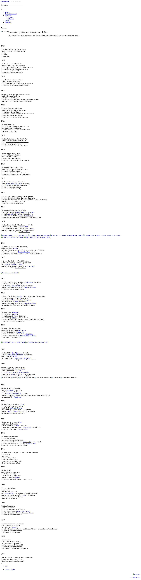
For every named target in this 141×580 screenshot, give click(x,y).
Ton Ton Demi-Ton (28, 212)
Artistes (7, 20)
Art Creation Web (134, 577)
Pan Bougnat (16, 285)
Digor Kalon (29, 282)
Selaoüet (13, 264)
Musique (11, 19)
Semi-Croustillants (24, 232)
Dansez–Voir (20, 332)
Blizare (7, 264)
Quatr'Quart (15, 353)
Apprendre (8, 15)
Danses (10, 17)
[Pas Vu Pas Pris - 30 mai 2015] (37, 237)
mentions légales (10, 569)
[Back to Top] (1, 563)
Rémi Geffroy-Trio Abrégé (14, 183)
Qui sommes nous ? (10, 14)
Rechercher (4, 5)
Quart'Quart (9, 390)
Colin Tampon (28, 216)
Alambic (14, 527)
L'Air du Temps (23, 226)
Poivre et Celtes (20, 369)
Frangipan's (27, 300)
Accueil (7, 12)
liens (6, 566)
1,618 (22, 374)
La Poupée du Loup (16, 408)
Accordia (33, 335)
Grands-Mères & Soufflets (14, 214)
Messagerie (8, 22)
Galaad (18, 212)
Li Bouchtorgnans (23, 335)
